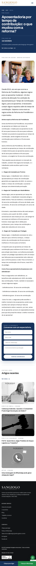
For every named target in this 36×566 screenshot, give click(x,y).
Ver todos (6, 379)
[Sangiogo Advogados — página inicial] (9, 3)
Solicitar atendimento (18, 356)
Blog (7, 10)
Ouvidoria (4, 518)
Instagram (4, 536)
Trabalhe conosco (7, 515)
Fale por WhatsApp (7, 531)
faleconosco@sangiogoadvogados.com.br (13, 533)
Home (3, 10)
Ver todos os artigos (8, 48)
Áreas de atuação (6, 507)
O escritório (5, 509)
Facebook (4, 539)
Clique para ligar (6, 528)
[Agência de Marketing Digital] (18, 557)
